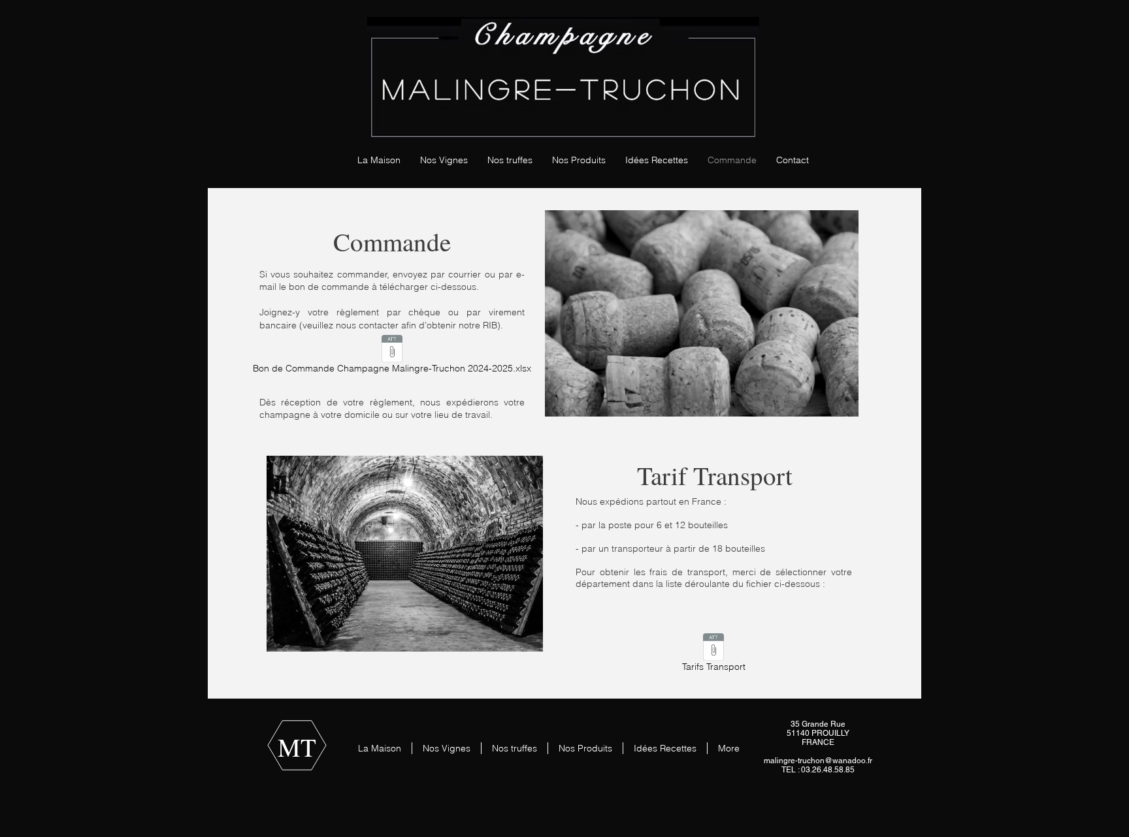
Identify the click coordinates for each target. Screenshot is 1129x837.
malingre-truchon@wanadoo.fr (818, 760)
